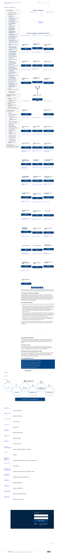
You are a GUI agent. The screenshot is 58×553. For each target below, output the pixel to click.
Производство (19, 536)
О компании (31, 537)
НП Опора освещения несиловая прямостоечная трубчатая (13, 37)
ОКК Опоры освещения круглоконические (12, 26)
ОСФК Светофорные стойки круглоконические (12, 64)
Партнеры (30, 535)
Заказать (26, 65)
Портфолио (18, 535)
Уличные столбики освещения (13, 114)
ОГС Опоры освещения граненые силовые (13, 43)
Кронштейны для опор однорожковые (13, 108)
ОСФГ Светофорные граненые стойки (13, 59)
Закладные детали (7, 538)
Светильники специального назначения (12, 133)
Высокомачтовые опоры (11, 82)
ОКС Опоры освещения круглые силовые (13, 45)
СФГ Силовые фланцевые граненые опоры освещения (12, 54)
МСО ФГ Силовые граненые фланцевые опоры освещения (13, 47)
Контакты (30, 538)
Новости (30, 536)
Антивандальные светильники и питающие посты (12, 142)
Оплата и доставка (20, 538)
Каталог (5, 535)
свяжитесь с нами (36, 399)
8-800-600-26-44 (44, 536)
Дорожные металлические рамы (12, 79)
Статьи (18, 539)
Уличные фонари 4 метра (12, 140)
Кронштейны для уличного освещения (8, 540)
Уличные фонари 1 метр (12, 139)
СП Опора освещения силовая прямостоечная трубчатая (13, 51)
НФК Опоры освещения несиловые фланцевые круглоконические (12, 29)
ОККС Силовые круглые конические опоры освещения (13, 56)
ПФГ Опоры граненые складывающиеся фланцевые (13, 72)
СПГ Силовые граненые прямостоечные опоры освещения (13, 40)
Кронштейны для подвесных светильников (11, 103)
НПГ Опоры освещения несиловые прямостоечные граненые (12, 24)
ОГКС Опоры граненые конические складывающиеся (13, 67)
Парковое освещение (7, 537)
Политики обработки (39, 523)
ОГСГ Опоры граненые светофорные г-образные (12, 62)
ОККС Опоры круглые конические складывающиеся (13, 70)
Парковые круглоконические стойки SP (12, 119)
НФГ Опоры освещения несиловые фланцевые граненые (13, 21)
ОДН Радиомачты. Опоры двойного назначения (12, 92)
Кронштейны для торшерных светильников (12, 105)
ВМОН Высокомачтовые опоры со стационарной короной (13, 84)
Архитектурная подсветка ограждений (12, 131)
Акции (18, 537)
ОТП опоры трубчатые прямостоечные (12, 16)
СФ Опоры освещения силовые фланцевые (13, 49)
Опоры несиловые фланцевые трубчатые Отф (13, 14)
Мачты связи (9, 88)
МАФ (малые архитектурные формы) (12, 146)
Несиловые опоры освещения (12, 12)
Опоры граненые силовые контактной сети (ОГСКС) (12, 78)
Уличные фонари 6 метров (12, 136)
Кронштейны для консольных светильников (12, 98)
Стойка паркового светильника (13, 117)
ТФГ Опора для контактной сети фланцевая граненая (13, 75)
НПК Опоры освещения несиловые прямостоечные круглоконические (12, 32)
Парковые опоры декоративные (13, 121)
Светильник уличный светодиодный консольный (12, 126)
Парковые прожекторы (12, 129)
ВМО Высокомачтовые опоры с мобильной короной (13, 86)
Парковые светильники (11, 124)
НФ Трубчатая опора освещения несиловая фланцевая (13, 35)
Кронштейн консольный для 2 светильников (13, 101)
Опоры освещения (10, 10)
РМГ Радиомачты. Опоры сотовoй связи (13, 90)
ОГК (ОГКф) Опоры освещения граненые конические (13, 19)
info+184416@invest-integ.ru (45, 537)
